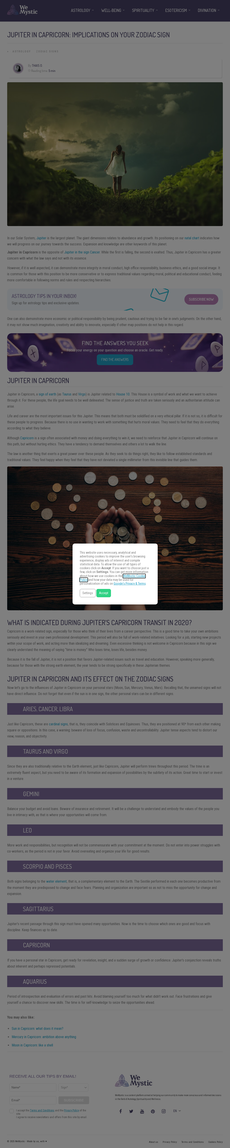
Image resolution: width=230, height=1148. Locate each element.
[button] (88, 593)
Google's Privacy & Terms (130, 584)
